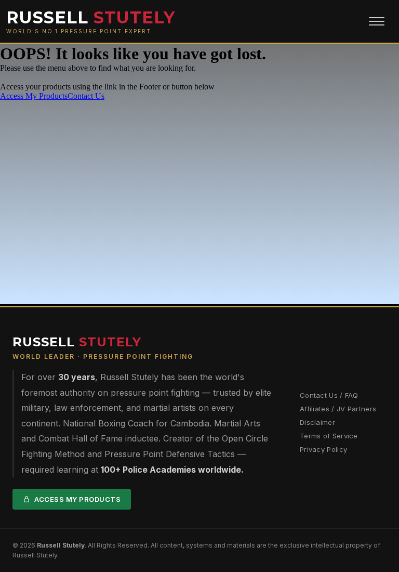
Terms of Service (329, 436)
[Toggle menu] (377, 21)
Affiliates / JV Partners (338, 409)
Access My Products (77, 499)
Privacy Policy (323, 449)
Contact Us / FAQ (329, 395)
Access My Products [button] (34, 96)
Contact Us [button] (86, 96)
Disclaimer (317, 422)
